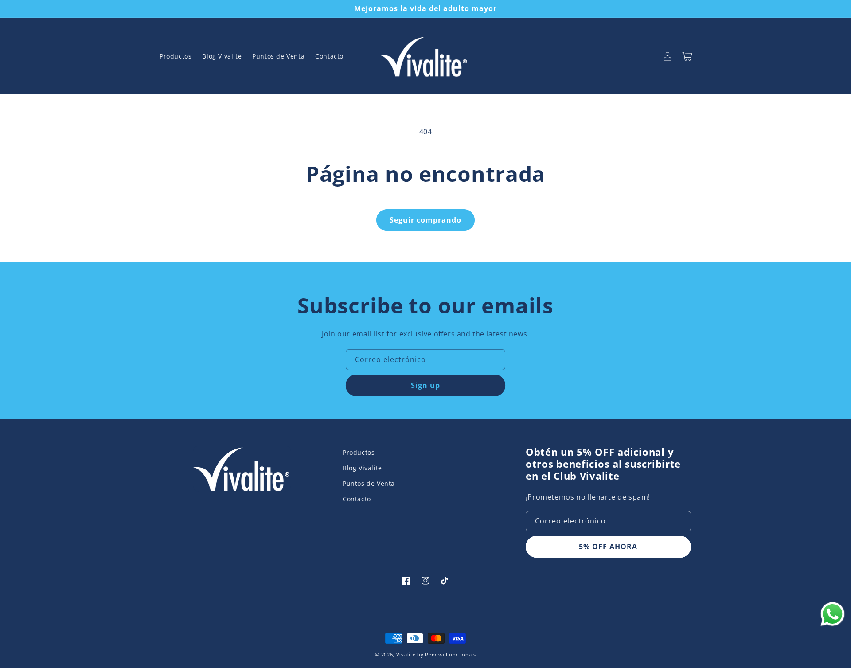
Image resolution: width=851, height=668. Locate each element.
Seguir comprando (425, 220)
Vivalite (406, 654)
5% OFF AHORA (608, 546)
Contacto (357, 499)
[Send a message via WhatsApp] (833, 614)
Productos (359, 452)
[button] (687, 56)
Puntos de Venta (369, 483)
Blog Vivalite (362, 468)
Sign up (425, 385)
